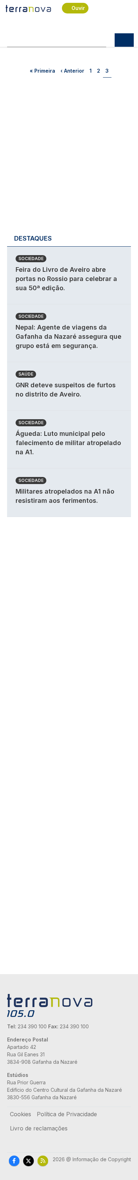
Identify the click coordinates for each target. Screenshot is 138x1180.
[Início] (29, 8)
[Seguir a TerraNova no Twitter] (28, 1160)
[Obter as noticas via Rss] (42, 1160)
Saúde (25, 374)
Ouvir (78, 8)
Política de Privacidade (67, 1114)
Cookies (20, 1114)
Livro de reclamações (39, 1128)
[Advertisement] (69, 158)
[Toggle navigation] (124, 40)
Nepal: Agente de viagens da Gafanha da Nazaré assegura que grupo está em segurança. (68, 336)
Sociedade (31, 258)
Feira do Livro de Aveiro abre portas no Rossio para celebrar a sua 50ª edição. (66, 279)
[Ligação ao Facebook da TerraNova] (14, 1160)
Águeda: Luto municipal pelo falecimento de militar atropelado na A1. (68, 443)
